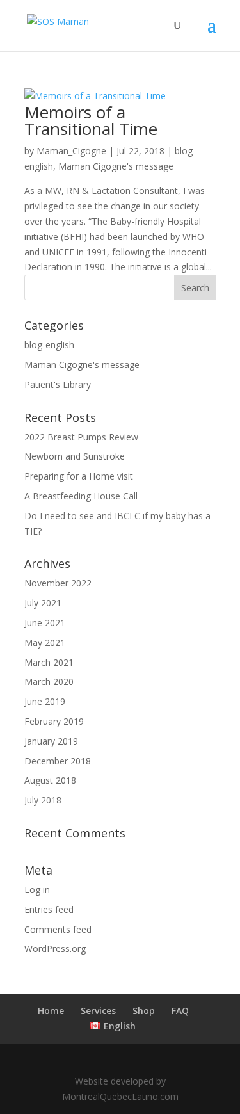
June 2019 (44, 701)
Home (51, 1011)
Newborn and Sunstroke (74, 456)
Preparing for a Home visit (78, 476)
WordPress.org (55, 948)
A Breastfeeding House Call (81, 496)
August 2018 (50, 780)
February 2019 (54, 721)
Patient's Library (57, 384)
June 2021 (44, 623)
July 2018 (42, 800)
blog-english (49, 345)
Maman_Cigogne (71, 151)
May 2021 (44, 642)
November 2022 (58, 583)
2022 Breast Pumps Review (81, 437)
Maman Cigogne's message (115, 166)
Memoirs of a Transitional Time (90, 120)
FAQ (180, 1011)
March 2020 (49, 681)
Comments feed (58, 929)
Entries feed (49, 909)
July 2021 (42, 603)
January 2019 (51, 741)
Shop (143, 1011)
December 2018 (57, 761)
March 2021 (49, 662)
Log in (37, 890)
